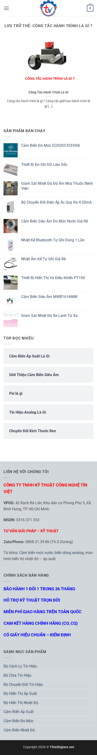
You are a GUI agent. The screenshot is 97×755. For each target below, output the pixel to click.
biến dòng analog (69, 552)
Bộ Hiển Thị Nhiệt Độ (21, 702)
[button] (6, 8)
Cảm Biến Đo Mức (19, 721)
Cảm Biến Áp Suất (19, 711)
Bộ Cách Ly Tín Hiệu (20, 666)
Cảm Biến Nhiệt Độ (19, 730)
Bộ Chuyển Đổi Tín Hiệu (23, 684)
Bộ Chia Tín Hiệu (17, 675)
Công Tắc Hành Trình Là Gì (48, 92)
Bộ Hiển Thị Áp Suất (20, 693)
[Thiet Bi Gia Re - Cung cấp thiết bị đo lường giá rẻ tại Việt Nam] (48, 8)
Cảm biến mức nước (36, 552)
